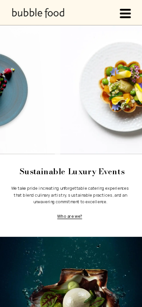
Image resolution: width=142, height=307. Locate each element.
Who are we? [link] (69, 216)
